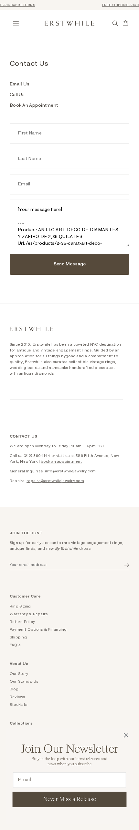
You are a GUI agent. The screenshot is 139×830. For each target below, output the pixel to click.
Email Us (19, 84)
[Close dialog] (126, 735)
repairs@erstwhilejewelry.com (55, 481)
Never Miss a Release (69, 799)
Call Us (17, 95)
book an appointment (61, 461)
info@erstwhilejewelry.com (70, 471)
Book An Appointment (34, 105)
